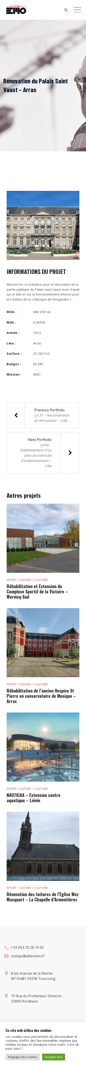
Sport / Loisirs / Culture (27, 579)
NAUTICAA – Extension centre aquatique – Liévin (33, 798)
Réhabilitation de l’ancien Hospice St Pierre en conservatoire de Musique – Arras (41, 695)
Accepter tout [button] (53, 1057)
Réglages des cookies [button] (22, 1057)
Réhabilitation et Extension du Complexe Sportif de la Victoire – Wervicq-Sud (37, 591)
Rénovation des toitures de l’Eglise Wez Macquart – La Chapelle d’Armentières (43, 897)
